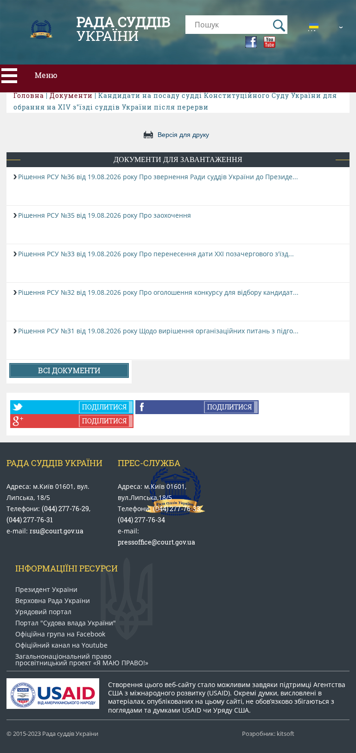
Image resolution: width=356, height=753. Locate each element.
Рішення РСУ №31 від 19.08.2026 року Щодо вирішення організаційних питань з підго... (158, 330)
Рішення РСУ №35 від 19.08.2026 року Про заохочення (104, 215)
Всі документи (69, 370)
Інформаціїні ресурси (66, 568)
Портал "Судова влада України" (65, 623)
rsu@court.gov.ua (56, 530)
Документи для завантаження (178, 159)
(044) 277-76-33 (176, 508)
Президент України (46, 589)
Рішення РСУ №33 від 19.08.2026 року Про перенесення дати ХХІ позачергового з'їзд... (156, 253)
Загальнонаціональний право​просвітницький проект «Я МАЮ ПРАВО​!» (81, 659)
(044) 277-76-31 (29, 519)
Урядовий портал (43, 612)
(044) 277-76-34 (141, 519)
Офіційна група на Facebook (60, 634)
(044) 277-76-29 (65, 508)
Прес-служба (149, 463)
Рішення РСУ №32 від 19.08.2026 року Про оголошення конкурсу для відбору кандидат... (158, 292)
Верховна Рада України (52, 600)
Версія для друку (183, 134)
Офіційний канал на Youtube (61, 645)
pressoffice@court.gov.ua (156, 542)
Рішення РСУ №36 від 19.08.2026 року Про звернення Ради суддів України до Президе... (158, 176)
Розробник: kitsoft (268, 734)
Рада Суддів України (54, 463)
